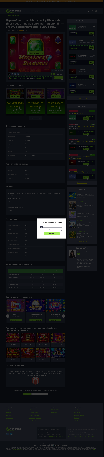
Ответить (52, 233)
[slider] (41, 227)
